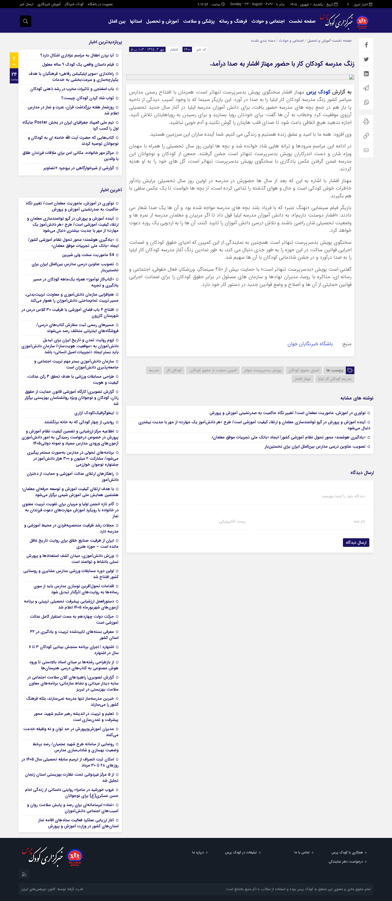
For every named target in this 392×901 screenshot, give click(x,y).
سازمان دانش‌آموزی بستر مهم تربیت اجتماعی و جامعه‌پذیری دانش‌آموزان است (76, 364)
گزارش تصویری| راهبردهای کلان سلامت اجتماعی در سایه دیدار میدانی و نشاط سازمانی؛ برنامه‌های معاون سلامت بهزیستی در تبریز (73, 683)
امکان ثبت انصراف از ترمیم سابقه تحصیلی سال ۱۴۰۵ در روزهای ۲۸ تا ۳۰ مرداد (70, 762)
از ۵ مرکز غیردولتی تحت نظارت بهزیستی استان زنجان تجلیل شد (72, 777)
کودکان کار (174, 370)
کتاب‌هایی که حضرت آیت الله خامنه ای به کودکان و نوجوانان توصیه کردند (73, 140)
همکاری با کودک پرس (347, 852)
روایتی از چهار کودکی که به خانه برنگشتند (79, 422)
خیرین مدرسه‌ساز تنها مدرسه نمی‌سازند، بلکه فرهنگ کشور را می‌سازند (72, 701)
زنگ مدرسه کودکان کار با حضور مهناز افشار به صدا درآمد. (282, 64)
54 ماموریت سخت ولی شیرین (88, 255)
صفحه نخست (302, 21)
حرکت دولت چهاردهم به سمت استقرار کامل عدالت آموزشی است (74, 619)
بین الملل (117, 21)
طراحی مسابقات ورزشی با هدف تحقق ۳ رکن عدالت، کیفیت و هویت (73, 379)
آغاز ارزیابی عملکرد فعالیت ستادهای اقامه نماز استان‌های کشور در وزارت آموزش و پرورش (78, 823)
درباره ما (198, 852)
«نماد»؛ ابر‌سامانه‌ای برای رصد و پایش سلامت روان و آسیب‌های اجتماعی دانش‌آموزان (73, 808)
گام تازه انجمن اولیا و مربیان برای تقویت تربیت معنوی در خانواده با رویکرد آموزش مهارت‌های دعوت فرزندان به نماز (70, 510)
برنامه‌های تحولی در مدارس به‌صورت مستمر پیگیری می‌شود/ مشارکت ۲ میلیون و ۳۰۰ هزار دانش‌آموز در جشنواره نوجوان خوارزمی (73, 458)
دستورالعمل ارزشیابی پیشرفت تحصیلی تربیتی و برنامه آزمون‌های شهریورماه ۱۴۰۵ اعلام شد (71, 604)
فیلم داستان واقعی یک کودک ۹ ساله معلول (78, 64)
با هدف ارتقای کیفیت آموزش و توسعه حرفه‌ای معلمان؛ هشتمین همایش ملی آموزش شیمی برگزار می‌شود (70, 492)
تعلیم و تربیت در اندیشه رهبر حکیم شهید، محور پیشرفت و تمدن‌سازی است (76, 717)
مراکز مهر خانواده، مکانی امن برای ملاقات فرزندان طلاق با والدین (70, 156)
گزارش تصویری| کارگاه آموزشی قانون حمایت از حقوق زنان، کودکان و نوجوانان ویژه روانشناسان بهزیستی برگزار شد (72, 398)
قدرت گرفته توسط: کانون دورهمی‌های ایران (52, 889)
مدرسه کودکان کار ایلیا (335, 379)
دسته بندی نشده (263, 40)
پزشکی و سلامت (199, 21)
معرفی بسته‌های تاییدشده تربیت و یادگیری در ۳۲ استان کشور (74, 635)
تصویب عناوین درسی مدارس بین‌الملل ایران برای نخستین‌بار (315, 446)
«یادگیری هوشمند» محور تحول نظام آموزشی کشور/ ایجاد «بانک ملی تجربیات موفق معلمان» (288, 437)
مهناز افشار (302, 379)
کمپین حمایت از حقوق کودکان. (213, 370)
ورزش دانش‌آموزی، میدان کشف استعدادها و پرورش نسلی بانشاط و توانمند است (72, 559)
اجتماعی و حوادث (267, 21)
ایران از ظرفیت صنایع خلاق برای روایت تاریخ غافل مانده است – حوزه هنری (74, 543)
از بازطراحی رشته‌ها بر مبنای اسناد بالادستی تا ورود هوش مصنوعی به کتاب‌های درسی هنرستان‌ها (74, 665)
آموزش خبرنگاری (49, 4)
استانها (136, 21)
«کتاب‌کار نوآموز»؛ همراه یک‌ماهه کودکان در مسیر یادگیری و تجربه (76, 282)
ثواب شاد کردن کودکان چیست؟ (87, 98)
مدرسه (154, 370)
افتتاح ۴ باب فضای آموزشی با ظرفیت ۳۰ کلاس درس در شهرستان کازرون (70, 313)
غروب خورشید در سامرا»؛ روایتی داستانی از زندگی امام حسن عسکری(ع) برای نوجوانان (72, 793)
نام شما (359, 521)
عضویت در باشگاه (100, 4)
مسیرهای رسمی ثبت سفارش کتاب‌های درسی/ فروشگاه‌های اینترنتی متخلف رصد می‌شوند (77, 328)
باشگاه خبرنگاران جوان (312, 344)
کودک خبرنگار (74, 4)
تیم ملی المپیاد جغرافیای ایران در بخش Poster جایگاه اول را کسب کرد (70, 125)
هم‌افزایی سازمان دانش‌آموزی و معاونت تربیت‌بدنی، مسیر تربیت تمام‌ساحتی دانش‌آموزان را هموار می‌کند (72, 297)
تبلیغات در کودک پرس (241, 852)
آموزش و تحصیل (162, 21)
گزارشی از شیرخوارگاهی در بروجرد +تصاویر (79, 168)
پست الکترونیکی (232, 521)
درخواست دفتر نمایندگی (346, 861)
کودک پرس (318, 92)
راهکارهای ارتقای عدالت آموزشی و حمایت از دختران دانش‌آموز (73, 477)
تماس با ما (302, 852)
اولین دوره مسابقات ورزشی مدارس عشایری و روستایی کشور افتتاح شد (71, 574)
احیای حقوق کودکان (304, 370)
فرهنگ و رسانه (233, 21)
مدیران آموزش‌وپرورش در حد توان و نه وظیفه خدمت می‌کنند (71, 732)
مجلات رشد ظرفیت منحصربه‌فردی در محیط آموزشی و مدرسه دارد (71, 528)
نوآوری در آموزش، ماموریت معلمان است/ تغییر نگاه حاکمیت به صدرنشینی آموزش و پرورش (287, 413)
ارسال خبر (26, 4)
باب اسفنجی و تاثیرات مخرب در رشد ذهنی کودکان (72, 89)
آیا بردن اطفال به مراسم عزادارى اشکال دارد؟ (77, 55)
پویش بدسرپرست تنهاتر (262, 370)
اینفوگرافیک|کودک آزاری (94, 413)
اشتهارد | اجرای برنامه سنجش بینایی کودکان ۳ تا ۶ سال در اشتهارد (74, 650)
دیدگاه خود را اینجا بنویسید (343, 496)
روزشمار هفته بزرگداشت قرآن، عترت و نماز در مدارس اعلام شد (73, 110)
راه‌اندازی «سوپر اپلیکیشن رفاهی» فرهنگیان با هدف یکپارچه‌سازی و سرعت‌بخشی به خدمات (74, 77)
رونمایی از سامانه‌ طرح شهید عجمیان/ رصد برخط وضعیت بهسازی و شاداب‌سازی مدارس (76, 747)
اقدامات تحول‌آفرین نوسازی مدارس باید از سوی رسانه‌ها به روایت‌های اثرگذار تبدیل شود (76, 589)
